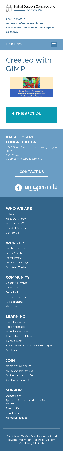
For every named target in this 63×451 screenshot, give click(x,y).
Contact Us (31, 172)
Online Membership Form (21, 375)
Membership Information (20, 370)
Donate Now (13, 395)
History (10, 214)
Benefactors (13, 413)
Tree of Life (12, 408)
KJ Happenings (14, 301)
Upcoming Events (16, 283)
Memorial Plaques (16, 417)
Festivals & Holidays (17, 262)
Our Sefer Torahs (16, 267)
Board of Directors (16, 228)
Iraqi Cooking (13, 287)
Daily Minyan (13, 258)
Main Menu (14, 44)
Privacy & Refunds (34, 443)
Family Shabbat (15, 253)
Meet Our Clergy (16, 218)
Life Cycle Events (16, 297)
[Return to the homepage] (31, 8)
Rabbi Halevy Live (16, 322)
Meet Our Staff (15, 223)
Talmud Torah (14, 341)
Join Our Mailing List (17, 380)
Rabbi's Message (15, 326)
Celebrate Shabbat (17, 248)
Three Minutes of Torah (19, 336)
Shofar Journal (14, 306)
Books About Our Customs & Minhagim (29, 345)
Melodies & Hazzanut (18, 331)
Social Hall (12, 292)
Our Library (12, 350)
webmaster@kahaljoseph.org (24, 23)
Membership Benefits (18, 366)
